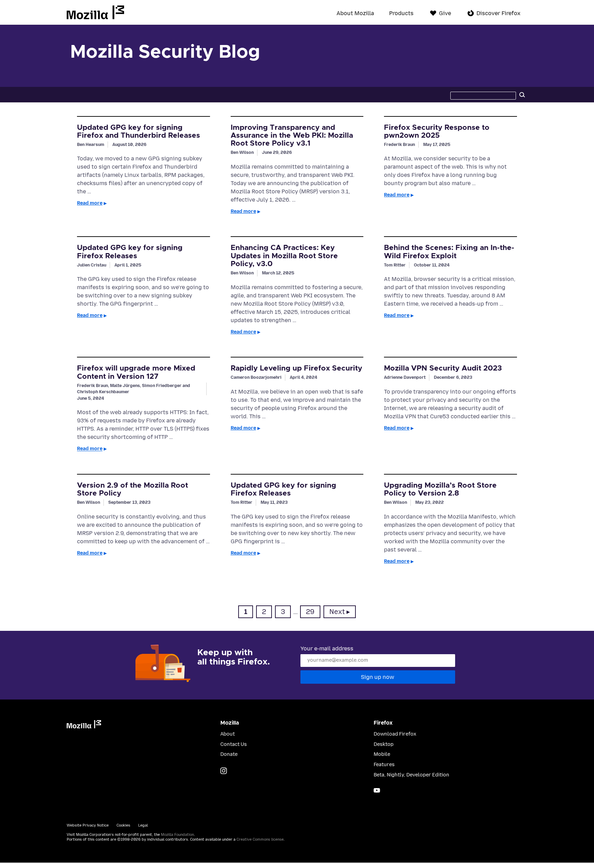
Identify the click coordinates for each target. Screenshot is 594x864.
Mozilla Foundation (177, 834)
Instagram (223, 771)
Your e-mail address (326, 648)
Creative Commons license (260, 839)
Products (401, 13)
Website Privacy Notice (88, 825)
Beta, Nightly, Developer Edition (411, 775)
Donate (229, 754)
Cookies (123, 825)
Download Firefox (395, 734)
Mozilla (95, 12)
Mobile (382, 754)
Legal (143, 825)
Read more (89, 203)
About (227, 734)
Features (384, 765)
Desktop (384, 744)
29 (313, 611)
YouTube (377, 790)
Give (445, 13)
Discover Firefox (498, 13)
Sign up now (377, 677)
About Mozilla (355, 13)
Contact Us (233, 744)
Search (522, 94)
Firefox (383, 723)
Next (337, 612)
